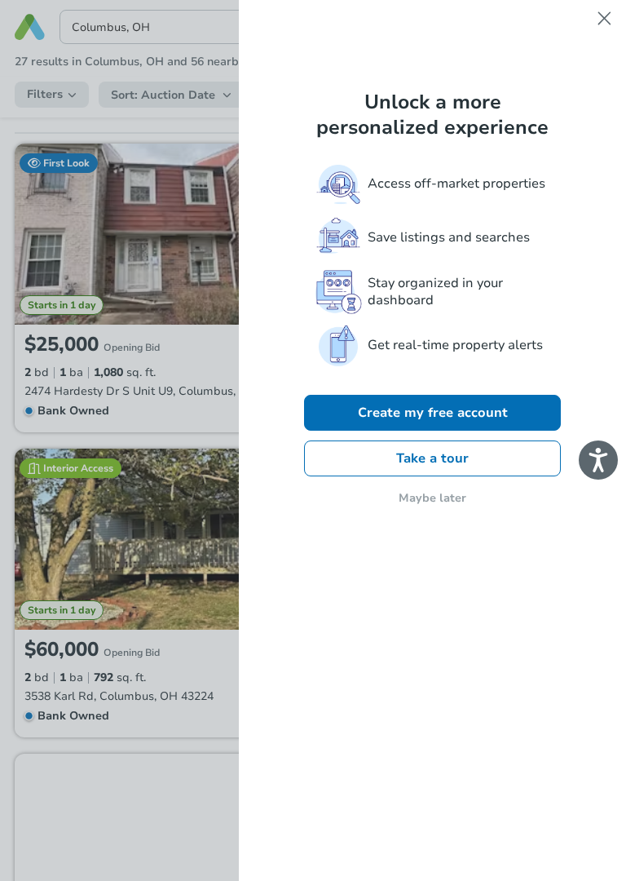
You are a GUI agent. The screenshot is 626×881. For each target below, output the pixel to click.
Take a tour (432, 458)
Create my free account (433, 413)
